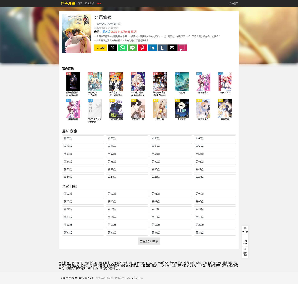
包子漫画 (77, 262)
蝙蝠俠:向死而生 (130, 265)
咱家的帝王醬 (97, 265)
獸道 (154, 265)
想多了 (84, 265)
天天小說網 (90, 262)
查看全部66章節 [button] (149, 241)
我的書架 (233, 3)
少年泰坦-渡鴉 (119, 262)
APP (99, 3)
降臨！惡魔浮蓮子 (210, 265)
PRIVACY (119, 278)
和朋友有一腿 (136, 262)
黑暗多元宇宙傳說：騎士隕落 (82, 268)
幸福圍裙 (145, 265)
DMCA (110, 278)
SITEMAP (100, 278)
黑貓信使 (163, 262)
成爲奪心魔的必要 (110, 268)
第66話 (106, 31)
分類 (80, 3)
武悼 (198, 262)
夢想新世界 (176, 262)
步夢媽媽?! (113, 265)
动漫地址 (104, 262)
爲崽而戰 (189, 262)
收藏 (102, 48)
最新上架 (89, 3)
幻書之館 (151, 262)
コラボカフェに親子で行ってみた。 (179, 265)
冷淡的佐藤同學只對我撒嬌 (217, 262)
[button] (112, 47)
